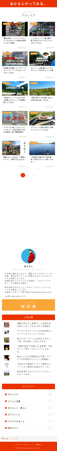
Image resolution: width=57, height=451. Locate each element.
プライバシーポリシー (23, 444)
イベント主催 (29, 401)
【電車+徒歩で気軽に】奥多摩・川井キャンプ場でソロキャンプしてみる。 (34, 349)
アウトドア (29, 394)
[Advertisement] (28, 211)
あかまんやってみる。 (28, 3)
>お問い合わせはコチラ (15, 296)
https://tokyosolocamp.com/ (38, 292)
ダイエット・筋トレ (29, 408)
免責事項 (38, 444)
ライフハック (29, 414)
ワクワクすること (29, 421)
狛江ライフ (29, 428)
